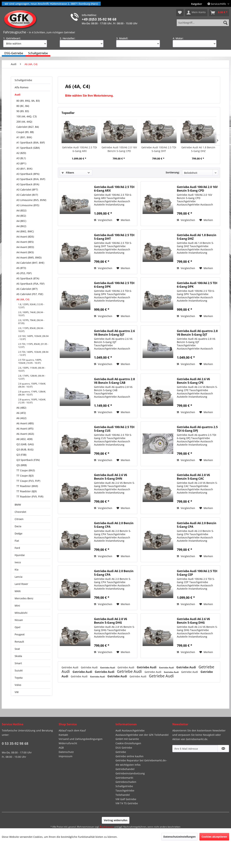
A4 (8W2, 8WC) (25, 231)
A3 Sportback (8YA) (27, 184)
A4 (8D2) (21, 210)
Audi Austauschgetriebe (130, 730)
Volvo (18, 685)
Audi (17, 94)
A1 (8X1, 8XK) (24, 137)
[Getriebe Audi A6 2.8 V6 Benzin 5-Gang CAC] (158, 491)
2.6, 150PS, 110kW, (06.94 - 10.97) (31, 369)
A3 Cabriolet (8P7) (27, 189)
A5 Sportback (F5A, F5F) (30, 283)
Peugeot (20, 634)
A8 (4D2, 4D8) (24, 439)
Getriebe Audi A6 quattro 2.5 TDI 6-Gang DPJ (197, 428)
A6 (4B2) (21, 407)
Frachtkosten (107, 826)
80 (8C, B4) (22, 106)
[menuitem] (196, 4)
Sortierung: (173, 172)
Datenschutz (66, 752)
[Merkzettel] (180, 12)
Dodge (18, 533)
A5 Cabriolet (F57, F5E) (29, 294)
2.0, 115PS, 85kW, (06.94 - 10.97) (31, 330)
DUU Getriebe (124, 747)
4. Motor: (178, 38)
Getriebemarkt (124, 777)
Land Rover (21, 584)
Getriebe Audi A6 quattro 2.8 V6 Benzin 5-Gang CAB (114, 380)
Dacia (18, 526)
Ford (17, 548)
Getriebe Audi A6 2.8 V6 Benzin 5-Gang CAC (193, 476)
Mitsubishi (21, 612)
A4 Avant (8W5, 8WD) (29, 257)
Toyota (19, 677)
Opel (17, 627)
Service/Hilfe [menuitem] (218, 4)
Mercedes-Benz (24, 598)
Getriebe (121, 752)
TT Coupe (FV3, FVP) (28, 481)
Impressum (65, 756)
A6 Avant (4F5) (24, 428)
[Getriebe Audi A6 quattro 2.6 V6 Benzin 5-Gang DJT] (75, 347)
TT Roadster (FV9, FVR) (29, 496)
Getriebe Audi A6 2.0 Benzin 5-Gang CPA (114, 524)
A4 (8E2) (21, 215)
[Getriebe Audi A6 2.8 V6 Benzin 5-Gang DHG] (75, 635)
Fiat (17, 540)
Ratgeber (196, 4)
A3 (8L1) (21, 158)
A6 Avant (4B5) (25, 423)
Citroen (19, 519)
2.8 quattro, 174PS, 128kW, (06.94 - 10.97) (32, 393)
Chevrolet (20, 512)
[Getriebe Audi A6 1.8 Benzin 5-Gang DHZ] (198, 131)
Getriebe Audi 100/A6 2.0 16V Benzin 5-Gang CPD (119, 149)
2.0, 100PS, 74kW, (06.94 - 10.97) (31, 314)
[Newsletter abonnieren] (223, 748)
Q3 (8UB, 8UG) (24, 449)
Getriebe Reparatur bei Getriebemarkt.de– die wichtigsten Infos (141, 762)
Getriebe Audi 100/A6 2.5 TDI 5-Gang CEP (197, 572)
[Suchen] (225, 22)
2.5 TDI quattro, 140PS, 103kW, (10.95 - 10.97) (30, 361)
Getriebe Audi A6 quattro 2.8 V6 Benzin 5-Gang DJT (197, 332)
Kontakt (63, 734)
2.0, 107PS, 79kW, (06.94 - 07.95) (31, 322)
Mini (17, 605)
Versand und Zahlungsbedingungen (81, 739)
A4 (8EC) (21, 221)
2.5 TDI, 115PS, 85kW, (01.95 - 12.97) (33, 345)
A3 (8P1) (21, 163)
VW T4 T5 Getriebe (127, 803)
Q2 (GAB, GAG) (25, 444)
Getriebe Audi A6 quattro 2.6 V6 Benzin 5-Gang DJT (114, 332)
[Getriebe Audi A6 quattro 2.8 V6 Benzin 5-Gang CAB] (75, 395)
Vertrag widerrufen (115, 820)
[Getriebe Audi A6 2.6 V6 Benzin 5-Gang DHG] (158, 635)
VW (17, 692)
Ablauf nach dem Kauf (72, 730)
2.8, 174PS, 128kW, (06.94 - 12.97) (31, 377)
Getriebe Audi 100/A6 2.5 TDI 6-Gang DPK (114, 284)
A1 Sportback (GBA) (28, 147)
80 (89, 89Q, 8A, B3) (28, 100)
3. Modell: (122, 38)
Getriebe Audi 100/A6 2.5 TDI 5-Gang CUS (114, 428)
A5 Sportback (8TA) (27, 278)
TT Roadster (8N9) (27, 486)
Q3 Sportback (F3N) (28, 460)
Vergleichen (104, 220)
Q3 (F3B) (21, 454)
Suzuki (19, 670)
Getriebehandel (125, 769)
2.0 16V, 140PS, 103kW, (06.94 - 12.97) (33, 338)
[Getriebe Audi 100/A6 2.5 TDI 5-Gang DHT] (159, 131)
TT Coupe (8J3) (25, 475)
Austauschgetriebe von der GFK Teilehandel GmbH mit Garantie (142, 737)
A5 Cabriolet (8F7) (27, 289)
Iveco (18, 562)
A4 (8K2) (21, 226)
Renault (19, 641)
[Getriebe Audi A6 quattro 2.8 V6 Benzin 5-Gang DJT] (158, 347)
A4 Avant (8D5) (25, 236)
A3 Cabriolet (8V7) (27, 194)
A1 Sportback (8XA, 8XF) (30, 142)
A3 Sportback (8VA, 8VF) (30, 179)
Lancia (18, 576)
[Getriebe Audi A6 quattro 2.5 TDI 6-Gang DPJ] (158, 443)
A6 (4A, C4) (22, 299)
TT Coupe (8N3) (25, 470)
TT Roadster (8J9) (26, 491)
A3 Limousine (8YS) (27, 205)
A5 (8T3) (21, 268)
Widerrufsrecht (68, 743)
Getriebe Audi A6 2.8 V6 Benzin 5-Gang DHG (110, 620)
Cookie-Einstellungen (128, 743)
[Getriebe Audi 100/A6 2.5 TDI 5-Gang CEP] (158, 587)
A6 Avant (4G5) (25, 433)
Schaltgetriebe (23, 80)
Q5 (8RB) (21, 465)
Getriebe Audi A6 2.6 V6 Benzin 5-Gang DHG (193, 620)
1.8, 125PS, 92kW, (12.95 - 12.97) (31, 306)
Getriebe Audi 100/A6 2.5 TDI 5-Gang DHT (158, 149)
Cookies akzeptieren (214, 836)
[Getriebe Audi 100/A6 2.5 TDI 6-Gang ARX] (80, 131)
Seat (17, 649)
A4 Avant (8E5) (25, 242)
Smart (18, 663)
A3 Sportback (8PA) (27, 174)
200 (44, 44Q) (24, 121)
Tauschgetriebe (125, 790)
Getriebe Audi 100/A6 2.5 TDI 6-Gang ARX (79, 149)
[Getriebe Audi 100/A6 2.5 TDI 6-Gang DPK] (75, 299)
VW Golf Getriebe (126, 799)
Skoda (18, 656)
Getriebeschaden (126, 782)
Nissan (19, 620)
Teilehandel (123, 795)
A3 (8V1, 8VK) (24, 168)
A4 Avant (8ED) (25, 247)
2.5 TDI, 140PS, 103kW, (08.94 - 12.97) (33, 353)
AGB (61, 747)
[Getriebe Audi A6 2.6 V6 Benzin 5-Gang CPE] (158, 395)
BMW (18, 504)
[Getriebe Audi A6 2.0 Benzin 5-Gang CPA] (75, 539)
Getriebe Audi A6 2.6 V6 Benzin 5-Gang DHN (110, 476)
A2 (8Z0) (21, 153)
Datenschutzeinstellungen (179, 836)
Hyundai (20, 555)
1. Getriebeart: (12, 38)
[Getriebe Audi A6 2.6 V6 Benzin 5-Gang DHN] (75, 491)
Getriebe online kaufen (129, 756)
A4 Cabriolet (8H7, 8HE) (30, 262)
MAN (18, 591)
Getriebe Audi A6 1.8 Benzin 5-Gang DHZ (198, 149)
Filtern (69, 172)
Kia (16, 569)
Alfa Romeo (21, 87)
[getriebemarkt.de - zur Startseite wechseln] (21, 19)
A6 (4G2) (21, 418)
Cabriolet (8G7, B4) (27, 127)
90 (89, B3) (22, 111)
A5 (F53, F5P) (24, 273)
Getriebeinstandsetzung (130, 773)
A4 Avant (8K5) (25, 252)
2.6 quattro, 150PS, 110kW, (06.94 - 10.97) (32, 385)
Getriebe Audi (70, 667)
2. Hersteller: (67, 38)
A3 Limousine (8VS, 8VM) (31, 200)
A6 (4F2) (21, 413)
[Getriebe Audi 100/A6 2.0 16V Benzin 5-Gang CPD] (119, 131)
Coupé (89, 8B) (25, 132)
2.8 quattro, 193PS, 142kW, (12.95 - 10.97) (32, 401)
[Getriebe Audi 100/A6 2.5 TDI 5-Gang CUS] (75, 443)
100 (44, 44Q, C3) (26, 116)
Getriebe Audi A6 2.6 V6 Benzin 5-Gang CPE (193, 380)
